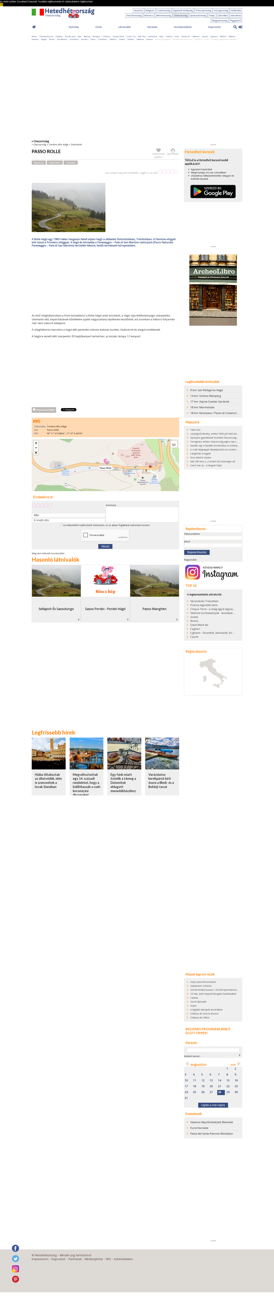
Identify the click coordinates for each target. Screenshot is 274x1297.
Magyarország (219, 20)
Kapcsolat (214, 27)
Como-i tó (131, 36)
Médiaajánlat (94, 1259)
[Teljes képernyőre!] (36, 452)
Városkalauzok (46, 36)
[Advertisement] (105, 281)
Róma (34, 36)
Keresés (152, 27)
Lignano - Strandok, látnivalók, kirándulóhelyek (212, 632)
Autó (207, 39)
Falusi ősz (195, 429)
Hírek (98, 27)
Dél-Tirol (142, 36)
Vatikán (58, 36)
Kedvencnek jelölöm (45, 410)
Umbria (130, 39)
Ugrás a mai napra (213, 1105)
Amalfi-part (70, 36)
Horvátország (134, 15)
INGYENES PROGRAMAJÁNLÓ (208, 1029)
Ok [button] (1, 4)
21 (219, 1086)
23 (236, 1086)
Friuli (177, 36)
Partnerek (75, 1259)
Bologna (96, 36)
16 (236, 1080)
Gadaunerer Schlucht (201, 985)
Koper (193, 1005)
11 (194, 1080)
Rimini (52, 39)
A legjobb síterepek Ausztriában (206, 1009)
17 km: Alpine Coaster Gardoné (209, 401)
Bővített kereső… (192, 1056)
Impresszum (40, 1259)
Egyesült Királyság (183, 10)
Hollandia (236, 10)
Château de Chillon (199, 1017)
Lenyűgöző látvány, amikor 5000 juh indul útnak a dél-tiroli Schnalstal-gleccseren (231, 433)
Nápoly (232, 36)
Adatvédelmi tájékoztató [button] (79, 1)
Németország (163, 15)
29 (228, 1092)
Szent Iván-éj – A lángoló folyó (206, 465)
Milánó (223, 36)
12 (203, 1080)
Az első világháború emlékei (224, 39)
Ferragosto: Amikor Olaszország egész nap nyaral (215, 441)
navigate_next (239, 1055)
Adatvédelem (123, 1259)
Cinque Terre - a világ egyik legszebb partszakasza (212, 609)
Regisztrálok (190, 559)
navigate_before (187, 1064)
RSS (108, 1259)
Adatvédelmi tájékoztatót (79, 525)
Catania (106, 36)
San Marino (62, 39)
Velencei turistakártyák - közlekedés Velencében (212, 613)
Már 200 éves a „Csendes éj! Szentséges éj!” (213, 461)
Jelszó (187, 541)
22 (228, 1086)
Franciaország (203, 10)
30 (236, 1092)
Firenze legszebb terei (204, 605)
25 (194, 1092)
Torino (92, 39)
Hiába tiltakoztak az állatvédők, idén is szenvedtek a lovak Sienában (48, 781)
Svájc (212, 15)
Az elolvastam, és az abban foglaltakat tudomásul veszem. (106, 525)
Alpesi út (198, 39)
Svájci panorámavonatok (203, 981)
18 (194, 1086)
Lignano (214, 36)
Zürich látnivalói (198, 1001)
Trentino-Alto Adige (58, 144)
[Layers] (173, 444)
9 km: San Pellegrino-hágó (206, 390)
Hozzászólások (183, 27)
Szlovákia (223, 15)
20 (211, 1086)
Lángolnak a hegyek (200, 453)
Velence (140, 39)
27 (211, 1092)
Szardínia (74, 39)
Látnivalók (124, 27)
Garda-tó (185, 36)
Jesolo (205, 36)
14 (219, 1080)
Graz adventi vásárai (200, 457)
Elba (161, 36)
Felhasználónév (192, 533)
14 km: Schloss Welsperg (205, 396)
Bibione (87, 36)
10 (186, 1080)
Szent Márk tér (199, 624)
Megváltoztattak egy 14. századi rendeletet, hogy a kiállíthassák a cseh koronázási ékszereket (86, 785)
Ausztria (138, 10)
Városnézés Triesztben (204, 601)
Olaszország (180, 15)
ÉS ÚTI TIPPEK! (197, 1033)
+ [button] (36, 443)
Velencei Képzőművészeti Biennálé (211, 1122)
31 (186, 1098)
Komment (111, 505)
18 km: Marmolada (202, 407)
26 (203, 1092)
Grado (194, 617)
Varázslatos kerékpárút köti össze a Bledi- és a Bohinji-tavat (161, 781)
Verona (149, 39)
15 (228, 1080)
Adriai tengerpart (163, 39)
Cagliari (195, 628)
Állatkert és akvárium (182, 39)
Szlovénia (236, 15)
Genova (195, 36)
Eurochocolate (199, 1128)
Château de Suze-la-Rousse (204, 1013)
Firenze (169, 36)
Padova (35, 39)
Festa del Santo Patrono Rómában (211, 1133)
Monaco (148, 15)
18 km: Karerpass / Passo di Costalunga (215, 413)
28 (219, 1092)
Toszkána (102, 39)
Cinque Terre (118, 36)
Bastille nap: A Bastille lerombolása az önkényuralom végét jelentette (225, 445)
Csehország (163, 10)
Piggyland (235, 20)
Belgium (150, 10)
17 (186, 1086)
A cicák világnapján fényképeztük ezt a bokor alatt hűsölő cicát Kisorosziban (229, 449)
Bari (79, 36)
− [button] (36, 448)
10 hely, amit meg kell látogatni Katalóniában (213, 993)
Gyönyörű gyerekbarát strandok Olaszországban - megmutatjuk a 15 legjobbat (230, 437)
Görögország (221, 10)
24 (186, 1092)
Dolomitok (152, 36)
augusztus (198, 1064)
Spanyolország (198, 15)
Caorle (194, 636)
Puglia (44, 39)
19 (203, 1086)
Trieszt (122, 39)
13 (211, 1080)
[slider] (168, 172)
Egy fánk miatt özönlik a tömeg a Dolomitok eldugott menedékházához (123, 783)
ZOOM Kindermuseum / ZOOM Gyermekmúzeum (215, 989)
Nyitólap (74, 27)
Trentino (112, 39)
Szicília (84, 39)
